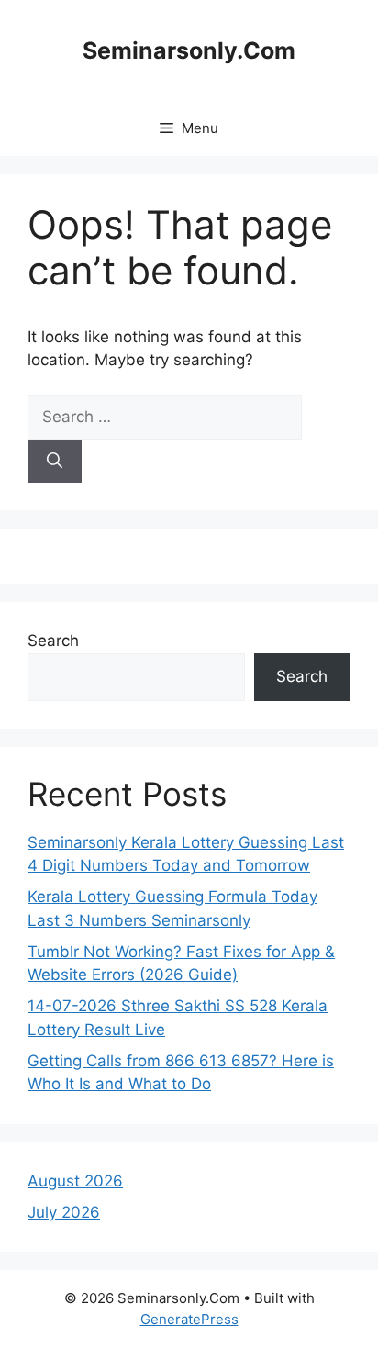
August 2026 (75, 1181)
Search (53, 640)
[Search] (55, 462)
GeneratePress (189, 1319)
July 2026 (64, 1212)
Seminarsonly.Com (189, 50)
